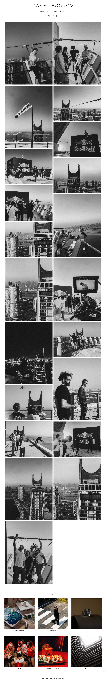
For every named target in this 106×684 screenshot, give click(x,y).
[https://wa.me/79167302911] (57, 16)
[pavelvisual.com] (53, 5)
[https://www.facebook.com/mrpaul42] (53, 16)
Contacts (63, 11)
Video (48, 11)
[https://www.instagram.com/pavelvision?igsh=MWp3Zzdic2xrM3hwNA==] (49, 16)
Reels (55, 11)
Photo (42, 11)
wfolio (54, 682)
